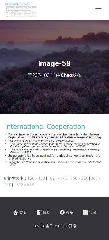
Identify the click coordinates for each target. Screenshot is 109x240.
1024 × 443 (58, 178)
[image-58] (54, 144)
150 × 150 (36, 178)
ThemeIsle (59, 226)
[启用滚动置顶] (97, 228)
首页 (22, 213)
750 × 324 (79, 178)
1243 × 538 (24, 184)
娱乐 (69, 213)
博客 (46, 213)
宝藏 (92, 213)
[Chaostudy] (23, 10)
